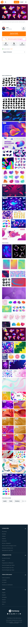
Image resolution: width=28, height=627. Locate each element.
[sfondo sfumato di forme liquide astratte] (13, 220)
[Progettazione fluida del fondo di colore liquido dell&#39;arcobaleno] (8, 181)
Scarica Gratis (14, 33)
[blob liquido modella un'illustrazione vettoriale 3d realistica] (8, 253)
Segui (23, 29)
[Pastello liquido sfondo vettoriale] (7, 245)
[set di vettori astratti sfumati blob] (19, 253)
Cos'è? (11, 48)
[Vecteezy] (2, 2)
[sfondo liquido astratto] (13, 273)
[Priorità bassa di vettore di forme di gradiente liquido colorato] (18, 91)
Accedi (22, 2)
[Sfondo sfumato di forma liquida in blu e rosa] (8, 171)
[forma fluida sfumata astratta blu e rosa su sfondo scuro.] (13, 125)
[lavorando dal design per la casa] (13, 139)
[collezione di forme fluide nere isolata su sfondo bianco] (13, 113)
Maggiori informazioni (7, 51)
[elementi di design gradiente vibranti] (8, 193)
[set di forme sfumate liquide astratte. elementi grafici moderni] (13, 423)
